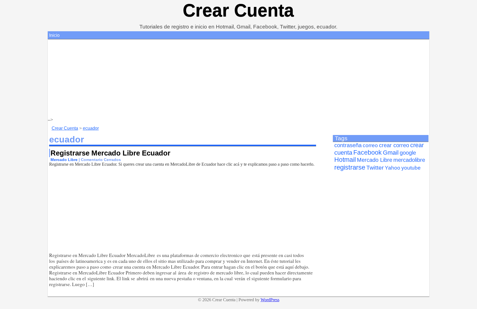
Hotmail (345, 159)
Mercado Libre (64, 159)
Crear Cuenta (238, 10)
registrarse (349, 167)
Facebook (367, 152)
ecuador (91, 128)
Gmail (391, 152)
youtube (411, 168)
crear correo (394, 145)
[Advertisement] (213, 78)
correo (370, 145)
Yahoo (392, 168)
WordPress (270, 299)
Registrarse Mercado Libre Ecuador (110, 153)
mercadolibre (409, 160)
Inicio (54, 35)
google (408, 153)
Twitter (375, 167)
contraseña (348, 145)
